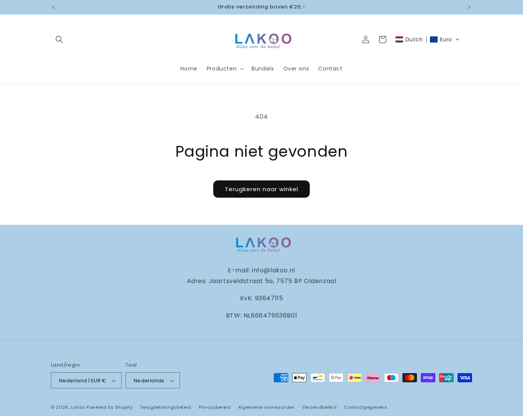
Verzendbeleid (319, 407)
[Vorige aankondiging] (53, 7)
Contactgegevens (365, 407)
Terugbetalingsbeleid (165, 407)
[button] (59, 39)
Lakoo (78, 408)
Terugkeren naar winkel (261, 189)
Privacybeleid (215, 407)
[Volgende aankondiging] (469, 7)
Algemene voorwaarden (266, 407)
